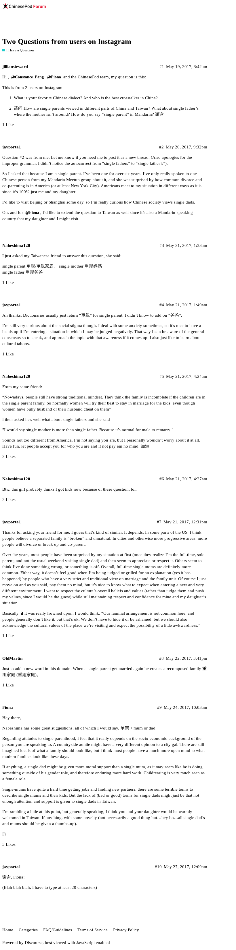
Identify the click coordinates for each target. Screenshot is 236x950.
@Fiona (54, 77)
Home (7, 930)
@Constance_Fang (27, 77)
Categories (28, 930)
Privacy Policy (126, 930)
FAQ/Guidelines (57, 930)
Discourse (34, 942)
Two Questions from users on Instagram (66, 41)
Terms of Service (92, 930)
